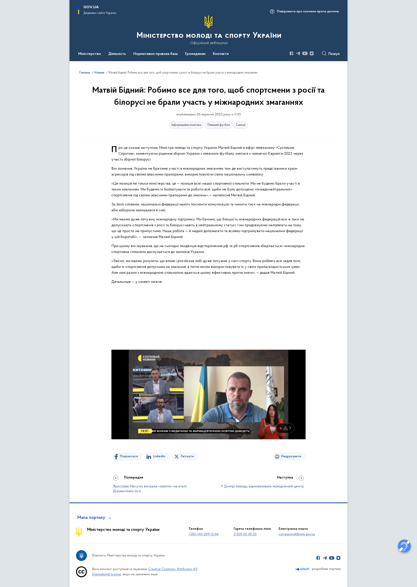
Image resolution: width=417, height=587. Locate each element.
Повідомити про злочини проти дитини (308, 11)
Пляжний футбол (218, 125)
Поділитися (129, 456)
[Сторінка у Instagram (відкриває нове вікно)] (311, 53)
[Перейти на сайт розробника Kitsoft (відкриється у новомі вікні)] (303, 569)
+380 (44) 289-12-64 (203, 534)
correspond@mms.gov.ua (297, 534)
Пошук (334, 54)
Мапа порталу (91, 517)
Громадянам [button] (195, 54)
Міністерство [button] (89, 54)
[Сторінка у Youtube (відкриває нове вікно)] (305, 53)
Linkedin (159, 456)
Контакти (221, 54)
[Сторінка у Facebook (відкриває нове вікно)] (291, 53)
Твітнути (187, 456)
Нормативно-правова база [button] (155, 54)
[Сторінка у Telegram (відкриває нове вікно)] (298, 53)
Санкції (240, 125)
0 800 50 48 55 (245, 534)
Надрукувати (291, 456)
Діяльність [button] (117, 54)
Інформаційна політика (186, 125)
